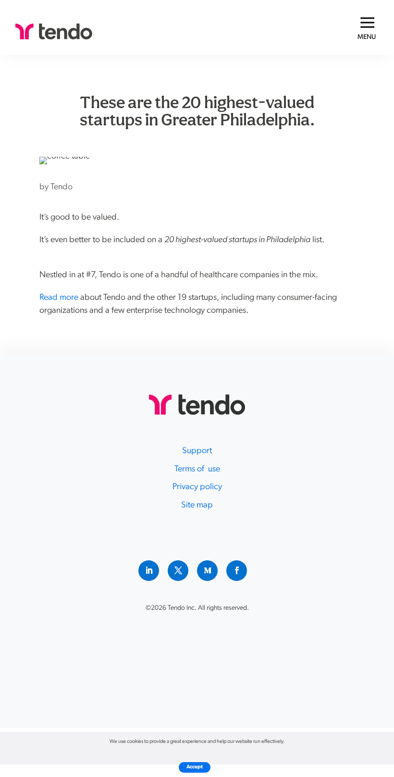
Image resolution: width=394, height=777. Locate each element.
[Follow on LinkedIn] (148, 570)
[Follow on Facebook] (236, 570)
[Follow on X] (178, 570)
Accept (194, 767)
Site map (197, 505)
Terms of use (197, 469)
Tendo (61, 187)
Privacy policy (197, 487)
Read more (58, 298)
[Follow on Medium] (207, 570)
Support (197, 451)
